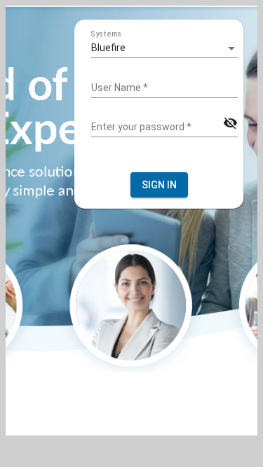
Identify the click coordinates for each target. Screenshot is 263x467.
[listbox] (164, 48)
